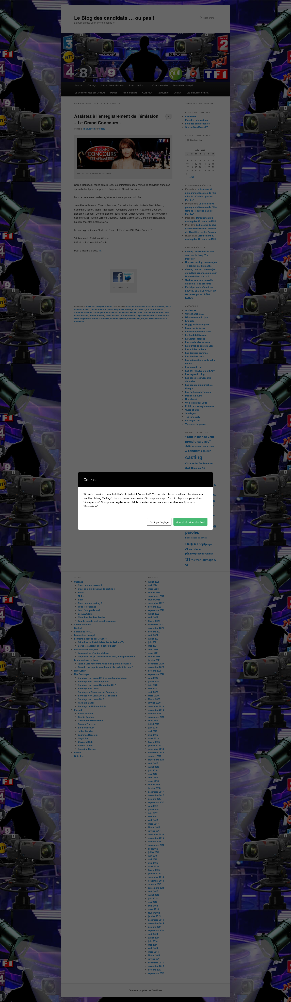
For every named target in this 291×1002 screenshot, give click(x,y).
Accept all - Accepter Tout (190, 522)
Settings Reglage (159, 522)
